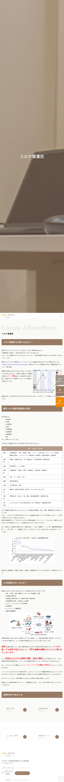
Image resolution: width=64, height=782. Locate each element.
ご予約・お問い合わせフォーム (22, 773)
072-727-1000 (8, 772)
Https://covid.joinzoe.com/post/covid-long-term (15, 364)
